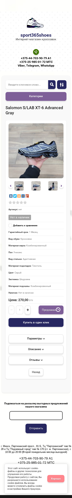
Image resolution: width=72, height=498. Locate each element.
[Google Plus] (27, 196)
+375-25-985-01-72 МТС (36, 62)
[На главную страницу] (35, 23)
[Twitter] (15, 196)
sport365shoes (36, 35)
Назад (36, 372)
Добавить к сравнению (25, 225)
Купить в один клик (36, 322)
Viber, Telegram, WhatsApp (36, 65)
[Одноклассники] (19, 196)
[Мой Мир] (23, 196)
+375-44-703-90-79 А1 (36, 58)
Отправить (36, 428)
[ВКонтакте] (11, 196)
